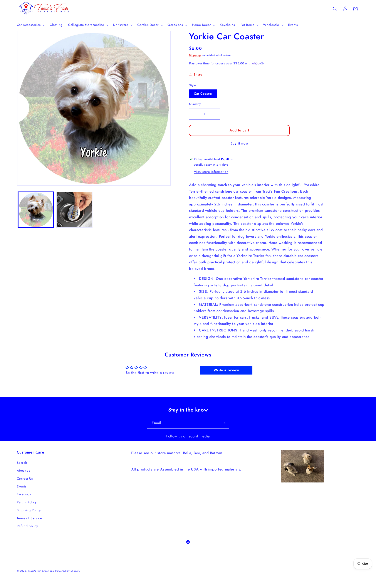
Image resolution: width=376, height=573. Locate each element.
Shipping (195, 55)
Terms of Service (29, 518)
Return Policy (27, 502)
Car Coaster (203, 93)
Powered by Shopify (67, 570)
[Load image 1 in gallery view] (36, 210)
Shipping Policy (29, 510)
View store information (211, 171)
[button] (30, 25)
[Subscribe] (224, 423)
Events (22, 486)
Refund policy (27, 526)
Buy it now (239, 143)
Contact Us (25, 478)
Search (22, 462)
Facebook (24, 494)
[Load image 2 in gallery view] (74, 210)
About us (23, 470)
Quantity (195, 103)
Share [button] (197, 74)
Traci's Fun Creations (41, 570)
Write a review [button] (226, 370)
